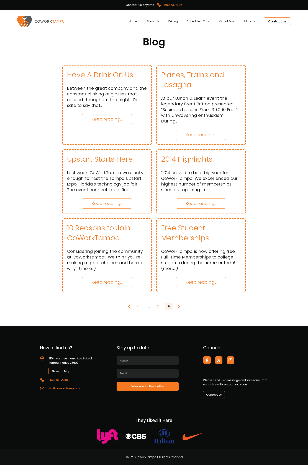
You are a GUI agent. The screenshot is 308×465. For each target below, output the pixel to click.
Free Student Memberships (185, 233)
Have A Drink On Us (100, 75)
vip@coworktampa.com (65, 388)
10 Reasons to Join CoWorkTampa (98, 233)
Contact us (277, 21)
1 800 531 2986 (172, 5)
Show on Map (61, 371)
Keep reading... (107, 119)
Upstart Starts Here (100, 159)
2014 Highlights (186, 159)
